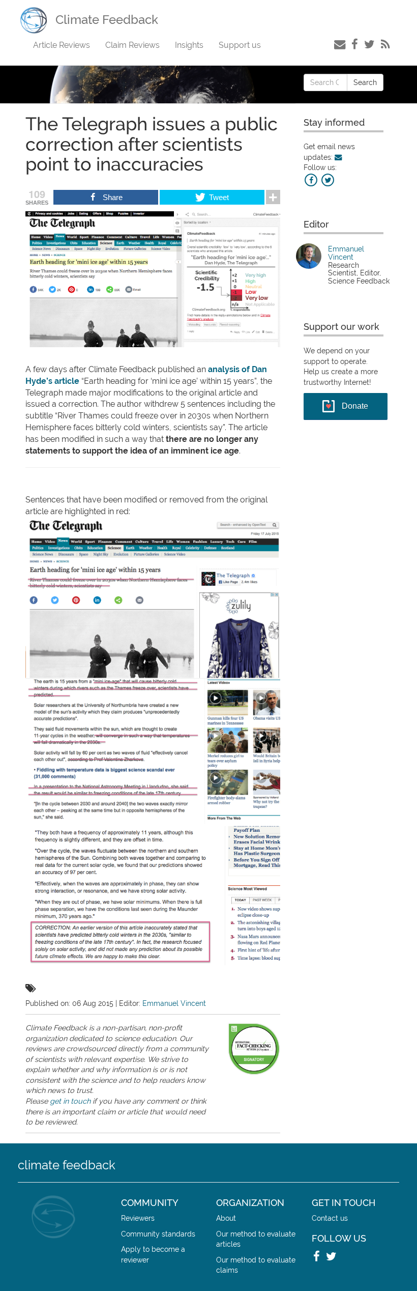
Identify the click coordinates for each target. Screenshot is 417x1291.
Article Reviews (61, 45)
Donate (355, 406)
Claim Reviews (132, 45)
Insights (189, 45)
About (226, 1218)
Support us (240, 45)
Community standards (158, 1233)
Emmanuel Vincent (174, 1003)
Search (365, 82)
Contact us (330, 1218)
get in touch (70, 1101)
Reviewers (138, 1218)
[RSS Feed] (385, 44)
